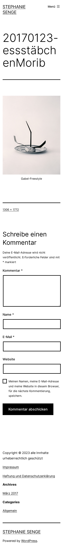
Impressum (11, 467)
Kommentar (13, 270)
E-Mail (8, 337)
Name (8, 314)
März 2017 (10, 493)
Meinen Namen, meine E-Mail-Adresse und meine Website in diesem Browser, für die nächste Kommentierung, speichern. (34, 388)
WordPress (29, 541)
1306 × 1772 (11, 209)
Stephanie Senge (22, 531)
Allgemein (10, 511)
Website (9, 359)
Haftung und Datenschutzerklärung (29, 476)
